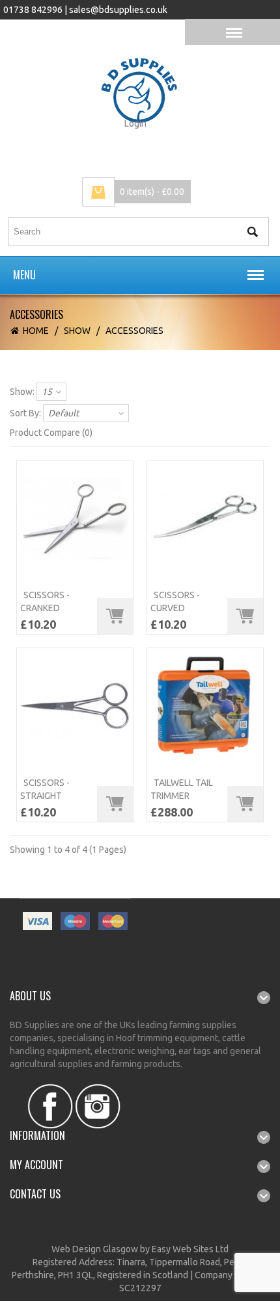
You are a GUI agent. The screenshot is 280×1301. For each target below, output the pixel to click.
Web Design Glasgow (94, 1249)
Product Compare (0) (51, 432)
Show (77, 330)
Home (36, 330)
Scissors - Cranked (45, 601)
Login (135, 123)
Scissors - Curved (175, 601)
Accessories (134, 330)
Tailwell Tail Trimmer (181, 789)
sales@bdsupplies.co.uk (118, 10)
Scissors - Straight (45, 789)
